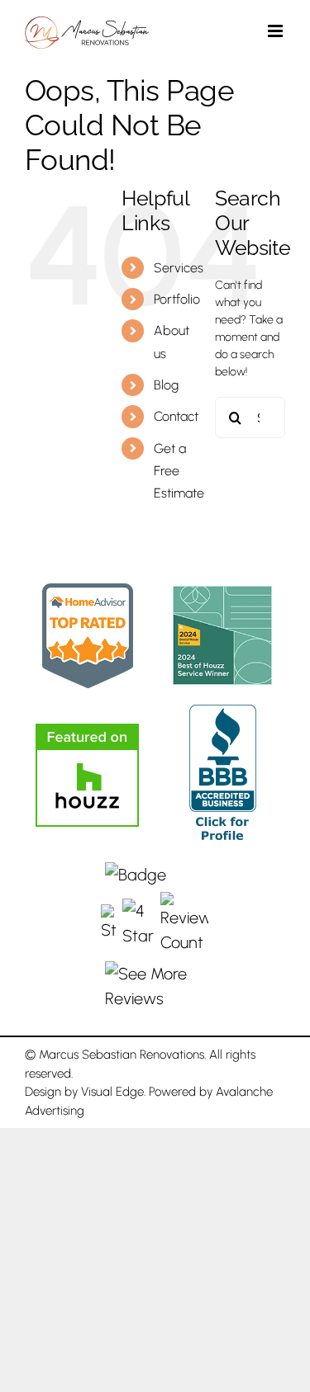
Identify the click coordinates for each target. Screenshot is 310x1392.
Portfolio (177, 299)
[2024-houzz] (222, 594)
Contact (176, 416)
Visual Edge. (113, 1091)
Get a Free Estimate (179, 471)
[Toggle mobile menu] (276, 31)
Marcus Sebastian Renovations (121, 1054)
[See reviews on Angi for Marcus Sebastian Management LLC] (154, 936)
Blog (166, 385)
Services (178, 268)
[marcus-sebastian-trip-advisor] (87, 592)
